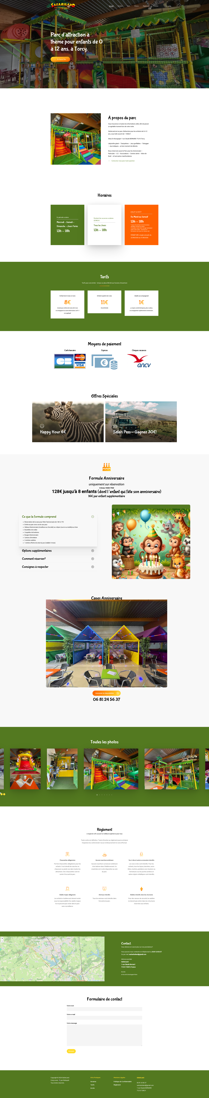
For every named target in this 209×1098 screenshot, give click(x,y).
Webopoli (66, 1080)
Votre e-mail (71, 1014)
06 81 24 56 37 (141, 1083)
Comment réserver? (34, 559)
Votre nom (70, 1006)
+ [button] (2, 939)
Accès (92, 1088)
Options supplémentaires (37, 551)
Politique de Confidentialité (123, 1081)
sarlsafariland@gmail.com (145, 1085)
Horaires (93, 1081)
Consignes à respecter (35, 567)
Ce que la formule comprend (39, 517)
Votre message (72, 1023)
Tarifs (92, 1085)
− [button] (2, 941)
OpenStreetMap (96, 980)
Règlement (117, 1085)
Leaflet (89, 980)
